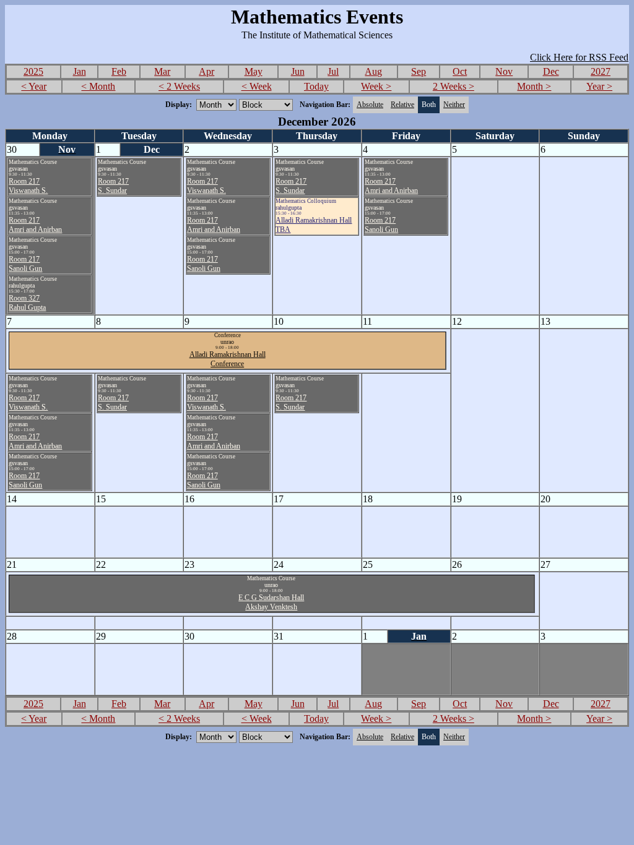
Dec (551, 71)
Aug (373, 71)
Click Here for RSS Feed (579, 57)
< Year (33, 86)
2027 (600, 71)
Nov (504, 71)
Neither (454, 104)
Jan (79, 71)
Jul (333, 71)
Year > (599, 86)
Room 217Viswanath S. (28, 186)
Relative (402, 104)
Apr (206, 71)
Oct (460, 71)
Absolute (370, 104)
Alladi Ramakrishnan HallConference (227, 359)
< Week (256, 86)
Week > (376, 86)
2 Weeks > (453, 86)
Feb (118, 71)
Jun (298, 71)
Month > (534, 86)
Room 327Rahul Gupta (27, 303)
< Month (98, 86)
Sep (418, 71)
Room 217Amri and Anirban (35, 225)
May (254, 71)
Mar (162, 71)
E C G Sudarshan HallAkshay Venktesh (271, 602)
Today (316, 86)
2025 (33, 71)
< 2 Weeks (179, 86)
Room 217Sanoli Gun (25, 264)
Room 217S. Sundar (113, 186)
